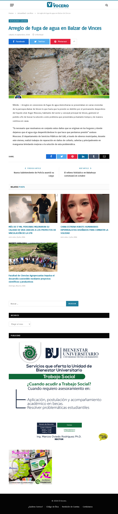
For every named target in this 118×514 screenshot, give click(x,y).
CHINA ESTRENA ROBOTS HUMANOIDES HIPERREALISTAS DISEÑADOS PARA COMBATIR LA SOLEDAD (84, 229)
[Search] (106, 5)
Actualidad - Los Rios (18, 21)
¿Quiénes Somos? (35, 507)
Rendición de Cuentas (70, 507)
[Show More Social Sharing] (74, 41)
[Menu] (12, 5)
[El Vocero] (59, 5)
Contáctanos (88, 507)
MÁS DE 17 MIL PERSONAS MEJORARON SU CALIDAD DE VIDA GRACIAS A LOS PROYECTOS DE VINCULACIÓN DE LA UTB (32, 229)
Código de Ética (52, 507)
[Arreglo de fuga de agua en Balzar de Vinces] (59, 73)
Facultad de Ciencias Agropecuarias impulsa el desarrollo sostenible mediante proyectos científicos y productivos (32, 278)
